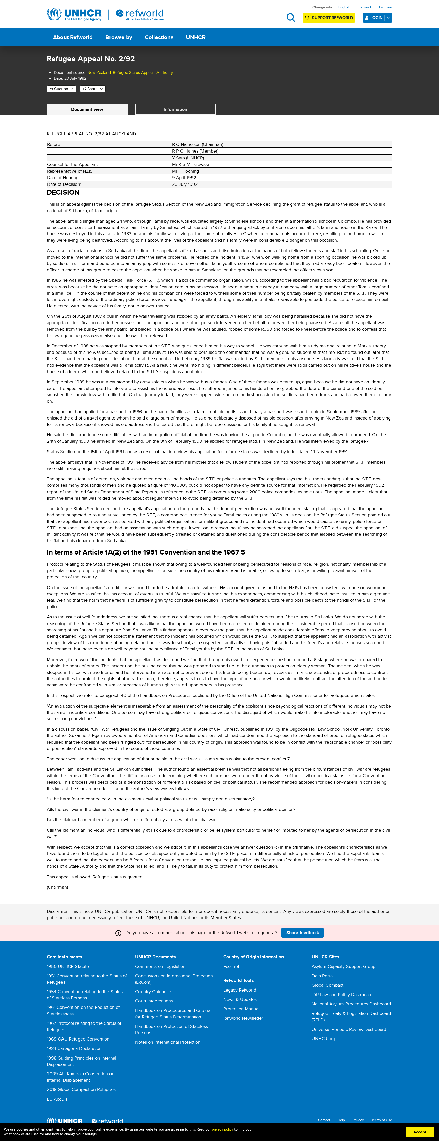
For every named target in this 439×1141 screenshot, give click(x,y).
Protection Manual (241, 1008)
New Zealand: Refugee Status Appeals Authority (130, 72)
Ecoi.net (231, 966)
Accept (419, 1132)
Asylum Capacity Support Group (343, 966)
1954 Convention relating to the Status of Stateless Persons (85, 994)
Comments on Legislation (160, 966)
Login (376, 18)
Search (291, 17)
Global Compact (327, 985)
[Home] (105, 14)
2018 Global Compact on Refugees (81, 1089)
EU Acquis (57, 1099)
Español (364, 7)
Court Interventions (154, 1001)
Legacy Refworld (239, 990)
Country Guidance (153, 991)
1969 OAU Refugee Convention (78, 1039)
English (344, 7)
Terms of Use (381, 1120)
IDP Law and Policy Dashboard (342, 994)
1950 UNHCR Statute (68, 966)
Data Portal (323, 975)
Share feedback (302, 932)
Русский (385, 7)
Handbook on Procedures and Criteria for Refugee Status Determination (172, 1013)
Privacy (358, 1120)
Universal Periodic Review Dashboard (349, 1029)
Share (92, 89)
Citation (61, 89)
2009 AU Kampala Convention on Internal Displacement (80, 1076)
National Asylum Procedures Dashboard (351, 1004)
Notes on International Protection (167, 1042)
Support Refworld (332, 18)
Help (341, 1120)
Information (175, 109)
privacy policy (222, 1129)
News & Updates (240, 999)
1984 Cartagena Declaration (74, 1048)
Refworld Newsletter (243, 1018)
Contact (324, 1120)
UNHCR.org (323, 1038)
